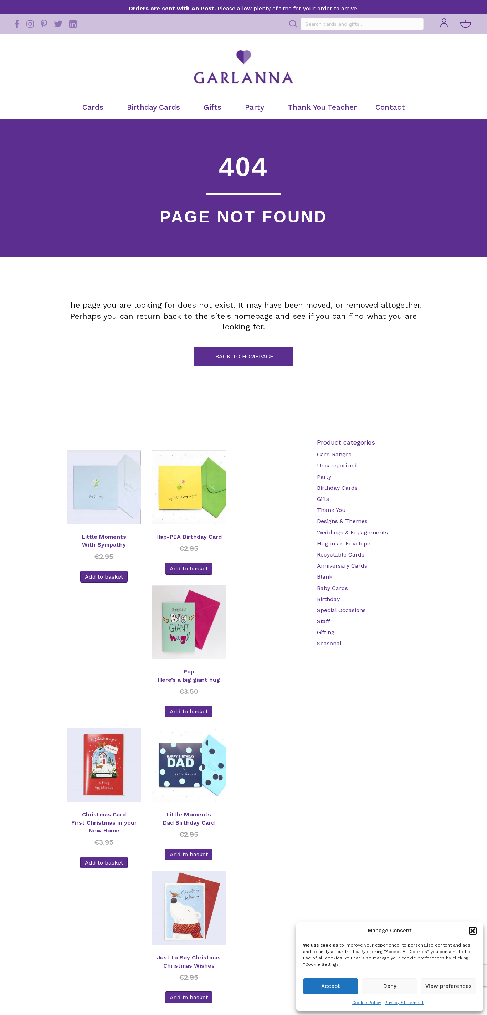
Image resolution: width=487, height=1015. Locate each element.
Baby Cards (332, 588)
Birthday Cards (337, 488)
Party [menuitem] (254, 107)
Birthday (328, 599)
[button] (472, 930)
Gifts (323, 499)
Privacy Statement (404, 1002)
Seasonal (329, 643)
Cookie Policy (366, 1002)
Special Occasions (341, 610)
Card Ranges (334, 454)
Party (324, 476)
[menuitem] (444, 24)
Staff (323, 621)
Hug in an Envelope (343, 543)
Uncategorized (337, 465)
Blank (324, 576)
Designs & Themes (342, 521)
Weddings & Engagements (352, 532)
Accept (330, 986)
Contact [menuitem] (390, 107)
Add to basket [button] (104, 576)
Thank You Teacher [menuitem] (322, 107)
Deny (389, 986)
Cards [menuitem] (92, 107)
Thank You (331, 510)
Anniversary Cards (342, 565)
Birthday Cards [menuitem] (153, 107)
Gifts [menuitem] (212, 107)
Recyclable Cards (340, 554)
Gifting (325, 632)
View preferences (448, 986)
